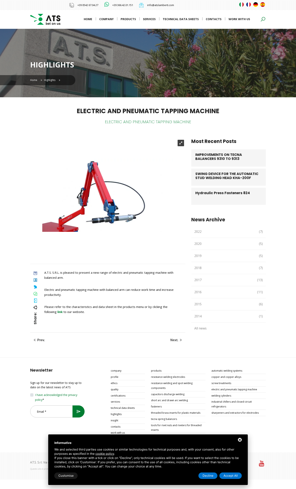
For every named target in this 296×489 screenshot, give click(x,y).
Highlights (49, 80)
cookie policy (104, 454)
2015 (228, 304)
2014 (228, 316)
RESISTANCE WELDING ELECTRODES (168, 377)
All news (200, 328)
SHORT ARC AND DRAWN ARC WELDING (169, 400)
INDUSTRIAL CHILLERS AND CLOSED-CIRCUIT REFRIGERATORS (231, 404)
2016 (228, 292)
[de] (255, 4)
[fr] (248, 4)
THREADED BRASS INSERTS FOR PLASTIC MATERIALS (175, 412)
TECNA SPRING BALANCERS (164, 419)
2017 (228, 280)
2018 (228, 268)
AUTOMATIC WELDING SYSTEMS (226, 370)
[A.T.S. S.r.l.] (45, 19)
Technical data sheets (181, 19)
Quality (114, 389)
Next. (174, 340)
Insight (114, 420)
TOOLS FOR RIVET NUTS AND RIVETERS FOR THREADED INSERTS (176, 428)
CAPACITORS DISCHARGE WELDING (167, 394)
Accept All (231, 476)
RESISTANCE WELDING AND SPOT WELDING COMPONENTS (172, 385)
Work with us (239, 19)
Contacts (213, 19)
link (60, 312)
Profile (114, 377)
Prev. (40, 340)
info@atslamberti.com (160, 5)
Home (88, 19)
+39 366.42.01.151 (122, 5)
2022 (228, 231)
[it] (241, 4)
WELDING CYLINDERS (221, 395)
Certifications (118, 395)
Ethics (114, 383)
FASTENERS (156, 406)
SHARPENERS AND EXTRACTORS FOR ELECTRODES (235, 412)
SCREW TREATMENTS (221, 383)
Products (128, 19)
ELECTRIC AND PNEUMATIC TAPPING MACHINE (234, 389)
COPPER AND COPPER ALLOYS (226, 377)
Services (149, 19)
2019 (228, 256)
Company (106, 19)
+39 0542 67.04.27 (88, 5)
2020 (228, 243)
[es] (262, 4)
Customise (66, 476)
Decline (208, 476)
